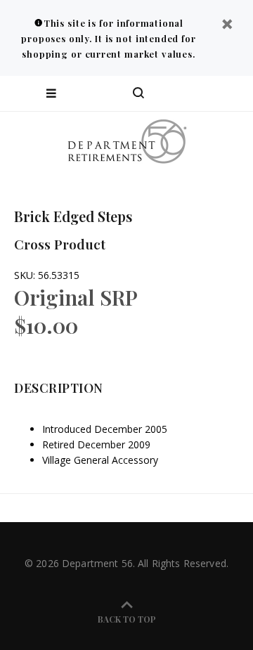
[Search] (138, 93)
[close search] (230, 93)
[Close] (227, 25)
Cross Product (59, 244)
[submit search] (185, 93)
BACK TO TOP (127, 619)
